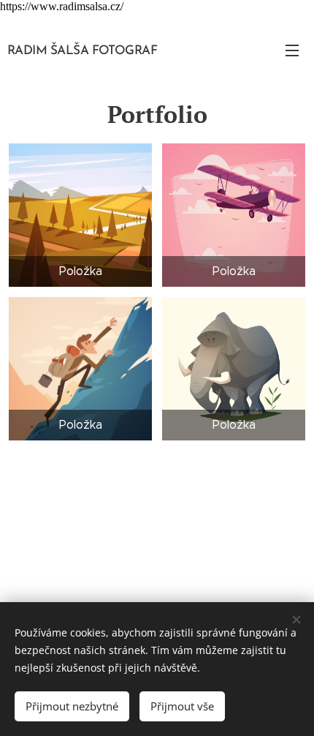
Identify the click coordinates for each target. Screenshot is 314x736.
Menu (292, 49)
